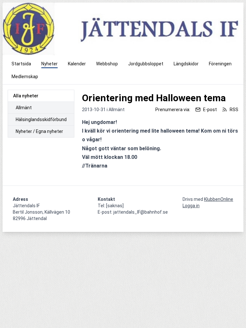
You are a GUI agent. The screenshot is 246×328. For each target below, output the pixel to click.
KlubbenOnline (218, 199)
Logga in (191, 205)
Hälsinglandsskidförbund (41, 119)
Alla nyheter (25, 95)
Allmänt (24, 107)
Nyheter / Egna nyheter (39, 131)
